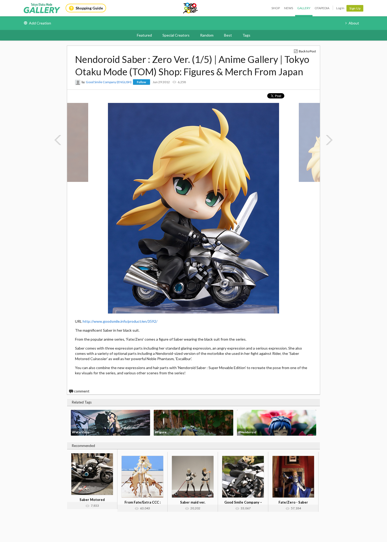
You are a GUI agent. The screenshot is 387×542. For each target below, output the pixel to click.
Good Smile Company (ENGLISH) (109, 82)
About (354, 23)
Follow (141, 82)
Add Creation (40, 23)
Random (207, 35)
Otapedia (322, 8)
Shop (275, 8)
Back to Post (307, 51)
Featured (144, 35)
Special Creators (176, 35)
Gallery (303, 8)
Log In (340, 8)
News (288, 8)
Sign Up (355, 8)
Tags (246, 35)
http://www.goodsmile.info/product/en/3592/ (120, 321)
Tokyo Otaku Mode (191, 8)
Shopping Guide (89, 8)
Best (228, 35)
